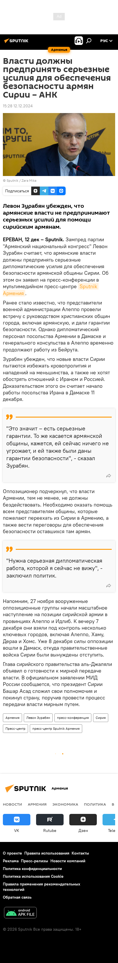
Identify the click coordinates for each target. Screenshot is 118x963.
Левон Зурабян (38, 717)
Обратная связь (17, 897)
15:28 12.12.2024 (18, 105)
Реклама (11, 860)
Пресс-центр (15, 728)
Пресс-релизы (34, 860)
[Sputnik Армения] (17, 43)
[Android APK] (20, 913)
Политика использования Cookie (33, 876)
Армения (12, 717)
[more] (108, 475)
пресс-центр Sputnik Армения (56, 728)
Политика (95, 804)
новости (12, 804)
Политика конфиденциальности (32, 868)
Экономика (65, 804)
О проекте (12, 853)
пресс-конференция (73, 717)
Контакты (80, 853)
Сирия (101, 717)
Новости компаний (67, 860)
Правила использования (46, 853)
